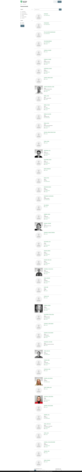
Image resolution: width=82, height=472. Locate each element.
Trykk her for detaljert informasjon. (43, 471)
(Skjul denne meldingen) (49, 471)
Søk (60, 9)
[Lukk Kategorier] (32, 9)
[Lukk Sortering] (32, 20)
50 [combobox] (56, 470)
